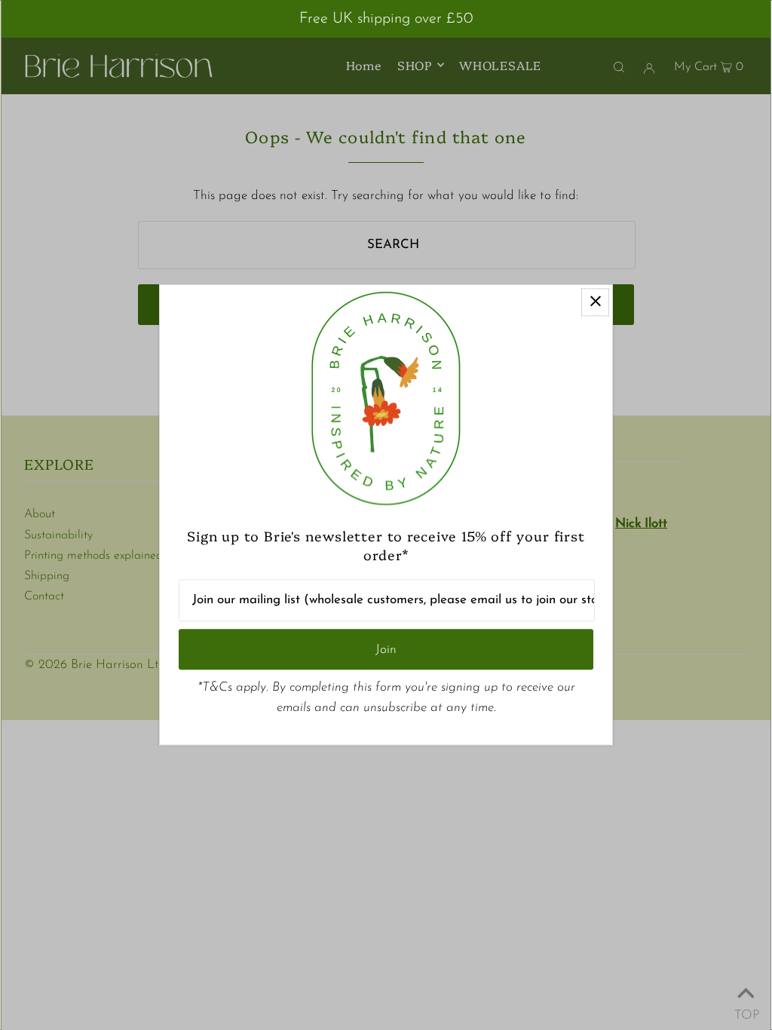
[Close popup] (595, 302)
